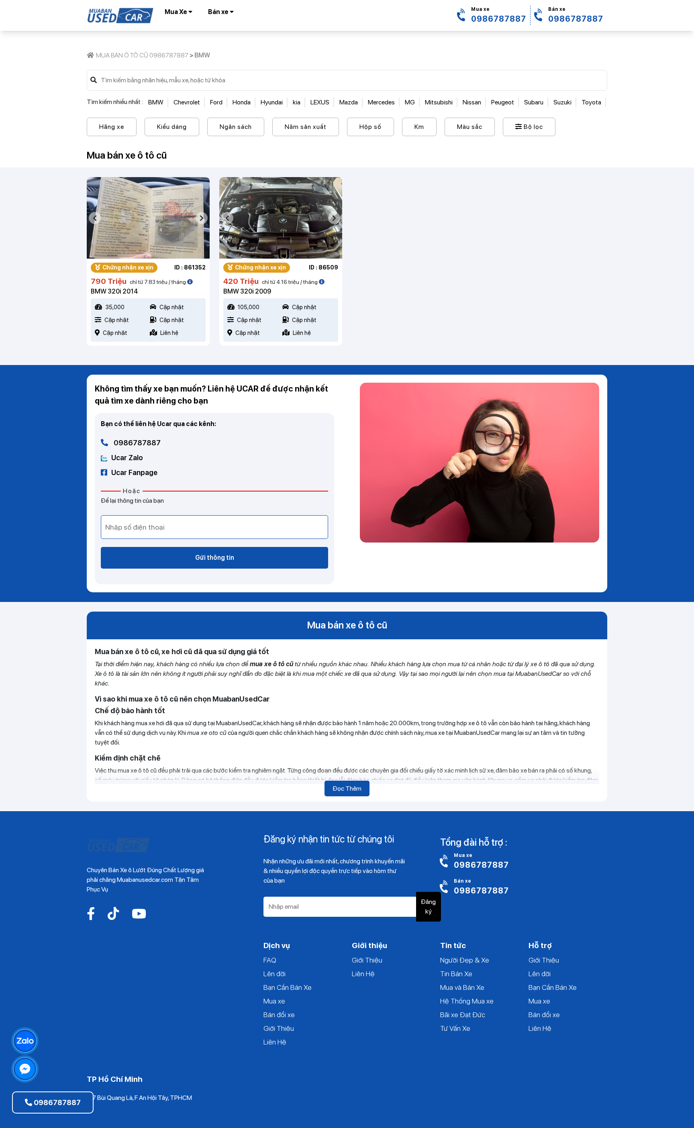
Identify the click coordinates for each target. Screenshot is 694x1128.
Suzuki (562, 102)
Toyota (591, 102)
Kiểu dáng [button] (172, 127)
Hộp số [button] (370, 127)
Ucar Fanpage (134, 472)
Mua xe (274, 1001)
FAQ (269, 960)
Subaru (533, 102)
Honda (242, 102)
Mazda (348, 102)
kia (296, 102)
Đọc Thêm (347, 788)
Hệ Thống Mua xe (467, 1001)
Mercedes (381, 102)
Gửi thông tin (214, 557)
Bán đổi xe (279, 1014)
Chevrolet (187, 102)
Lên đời (274, 973)
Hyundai (272, 102)
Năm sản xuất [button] (306, 127)
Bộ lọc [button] (532, 127)
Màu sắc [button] (469, 127)
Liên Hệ (274, 1042)
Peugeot (502, 102)
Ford (216, 102)
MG (410, 102)
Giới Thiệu (278, 1028)
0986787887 (136, 443)
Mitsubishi (439, 102)
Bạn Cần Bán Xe (287, 987)
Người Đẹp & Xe (464, 960)
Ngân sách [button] (236, 127)
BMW (155, 102)
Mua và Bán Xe (462, 987)
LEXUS (319, 102)
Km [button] (419, 127)
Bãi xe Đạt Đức (462, 1014)
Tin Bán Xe (456, 973)
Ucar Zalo (127, 457)
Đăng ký (428, 906)
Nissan (472, 102)
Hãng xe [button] (111, 127)
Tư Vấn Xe (455, 1028)
